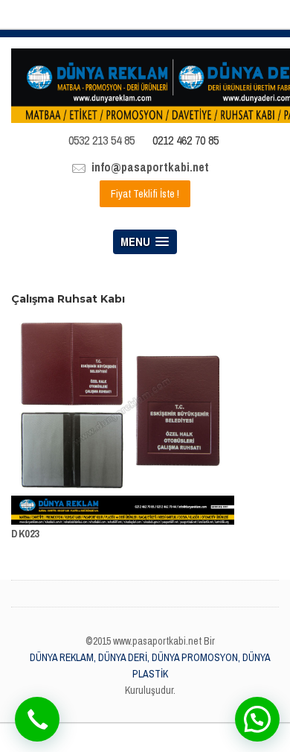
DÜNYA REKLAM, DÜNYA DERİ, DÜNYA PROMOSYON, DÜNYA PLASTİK (150, 665)
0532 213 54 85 (101, 140)
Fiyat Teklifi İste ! (145, 193)
